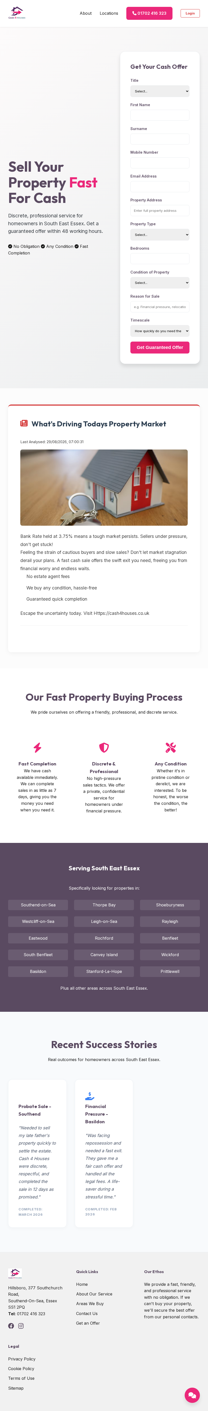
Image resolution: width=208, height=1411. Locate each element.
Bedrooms (139, 248)
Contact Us (87, 1313)
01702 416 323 (151, 13)
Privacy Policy (22, 1358)
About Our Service (94, 1293)
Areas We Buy (90, 1303)
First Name (140, 105)
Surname (138, 128)
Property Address (146, 200)
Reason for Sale (145, 296)
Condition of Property (149, 272)
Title (134, 80)
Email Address (143, 176)
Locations (109, 13)
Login (190, 13)
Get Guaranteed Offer (160, 347)
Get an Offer (88, 1323)
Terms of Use (21, 1378)
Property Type (143, 224)
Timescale (140, 320)
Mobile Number (144, 152)
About (86, 13)
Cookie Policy (21, 1368)
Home (82, 1284)
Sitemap (16, 1388)
